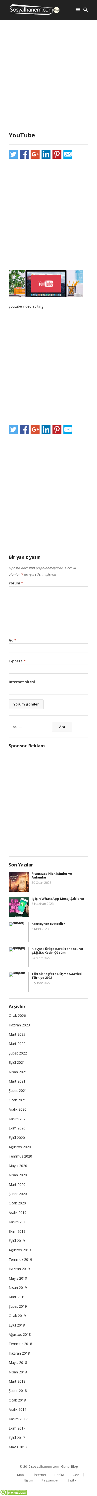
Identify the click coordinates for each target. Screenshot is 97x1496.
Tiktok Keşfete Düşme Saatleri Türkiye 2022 (57, 976)
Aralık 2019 (17, 1212)
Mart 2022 (17, 1043)
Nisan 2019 (18, 1287)
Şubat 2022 (18, 1053)
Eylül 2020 (17, 1137)
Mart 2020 (17, 1184)
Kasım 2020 (18, 1118)
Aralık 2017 (17, 1409)
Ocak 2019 (17, 1315)
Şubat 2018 (18, 1390)
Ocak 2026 (17, 1015)
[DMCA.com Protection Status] (13, 1493)
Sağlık (71, 1480)
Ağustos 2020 (20, 1147)
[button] (79, 9)
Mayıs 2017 (18, 1447)
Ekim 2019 (17, 1231)
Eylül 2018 (17, 1325)
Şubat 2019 (18, 1306)
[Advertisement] (48, 76)
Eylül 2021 (17, 1062)
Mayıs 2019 (18, 1278)
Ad (12, 640)
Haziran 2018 (19, 1353)
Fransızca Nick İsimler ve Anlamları (52, 875)
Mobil (21, 1474)
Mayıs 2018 (18, 1362)
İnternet (40, 1474)
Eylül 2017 (17, 1437)
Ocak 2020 (17, 1203)
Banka (59, 1474)
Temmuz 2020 (20, 1156)
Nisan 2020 (18, 1175)
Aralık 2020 (17, 1109)
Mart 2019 (17, 1296)
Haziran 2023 (19, 1025)
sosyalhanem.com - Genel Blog (54, 1466)
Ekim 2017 (17, 1428)
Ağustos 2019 (20, 1250)
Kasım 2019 (18, 1221)
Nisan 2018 (18, 1372)
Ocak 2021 (17, 1100)
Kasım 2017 (18, 1419)
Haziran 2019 (19, 1268)
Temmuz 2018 (20, 1343)
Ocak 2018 (17, 1400)
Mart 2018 (17, 1381)
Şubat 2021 (18, 1090)
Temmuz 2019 (20, 1259)
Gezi (76, 1474)
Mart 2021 (17, 1081)
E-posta (17, 661)
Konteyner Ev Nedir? (48, 923)
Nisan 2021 (18, 1072)
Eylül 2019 (17, 1240)
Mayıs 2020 (18, 1165)
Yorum (16, 583)
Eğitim (28, 1480)
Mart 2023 (17, 1034)
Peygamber (50, 1480)
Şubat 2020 (18, 1193)
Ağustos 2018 (20, 1334)
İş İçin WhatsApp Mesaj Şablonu (58, 898)
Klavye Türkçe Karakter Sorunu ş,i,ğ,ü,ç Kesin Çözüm (57, 950)
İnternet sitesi (22, 681)
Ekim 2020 (17, 1128)
